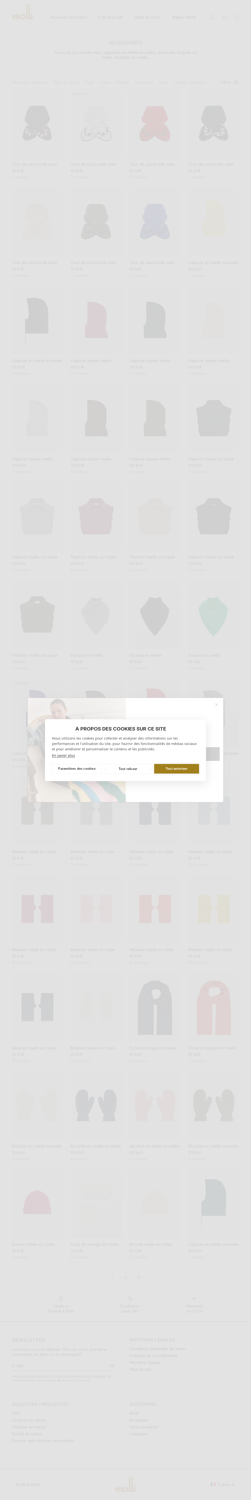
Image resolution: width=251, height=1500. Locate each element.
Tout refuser (128, 769)
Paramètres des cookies (76, 768)
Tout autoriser (177, 768)
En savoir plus (63, 755)
